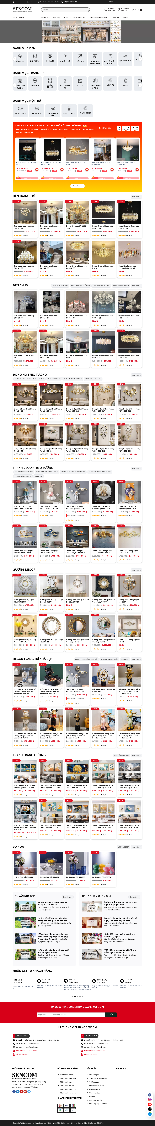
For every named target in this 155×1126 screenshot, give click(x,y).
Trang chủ (45, 18)
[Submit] (88, 9)
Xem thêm (135, 197)
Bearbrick (125, 659)
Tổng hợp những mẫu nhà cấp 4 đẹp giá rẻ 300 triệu (52, 903)
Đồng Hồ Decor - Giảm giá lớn (82, 129)
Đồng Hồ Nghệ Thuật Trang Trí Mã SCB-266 (129, 410)
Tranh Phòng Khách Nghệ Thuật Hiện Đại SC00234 (24, 786)
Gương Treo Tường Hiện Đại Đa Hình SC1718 (51, 601)
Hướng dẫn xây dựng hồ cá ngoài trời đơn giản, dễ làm (53, 951)
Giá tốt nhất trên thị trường (27, 129)
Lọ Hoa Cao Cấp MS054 (23, 877)
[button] (139, 9)
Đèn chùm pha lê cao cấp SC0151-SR (102, 357)
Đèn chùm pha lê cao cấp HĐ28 (102, 267)
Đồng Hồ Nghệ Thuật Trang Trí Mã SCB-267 (103, 410)
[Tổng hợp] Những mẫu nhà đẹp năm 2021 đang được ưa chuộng (53, 935)
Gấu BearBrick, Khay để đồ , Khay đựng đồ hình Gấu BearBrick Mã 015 (103, 736)
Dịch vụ (116, 18)
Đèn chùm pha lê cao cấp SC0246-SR (24, 227)
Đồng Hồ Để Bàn (53, 379)
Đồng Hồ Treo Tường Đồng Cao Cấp (29, 379)
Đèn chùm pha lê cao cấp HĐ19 (76, 357)
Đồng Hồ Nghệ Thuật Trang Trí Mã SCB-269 (51, 410)
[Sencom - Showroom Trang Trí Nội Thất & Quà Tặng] (25, 9)
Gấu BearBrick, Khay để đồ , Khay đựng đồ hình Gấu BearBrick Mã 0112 (25, 691)
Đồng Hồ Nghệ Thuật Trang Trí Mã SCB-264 (51, 450)
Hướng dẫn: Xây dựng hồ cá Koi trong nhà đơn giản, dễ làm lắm (52, 919)
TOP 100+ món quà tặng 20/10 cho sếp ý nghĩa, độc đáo (120, 951)
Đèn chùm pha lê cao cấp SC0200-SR (128, 227)
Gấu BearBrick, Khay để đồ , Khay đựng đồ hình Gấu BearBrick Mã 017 (129, 736)
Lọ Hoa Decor (123, 847)
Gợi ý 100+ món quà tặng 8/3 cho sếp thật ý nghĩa (119, 935)
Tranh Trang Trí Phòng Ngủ (100, 472)
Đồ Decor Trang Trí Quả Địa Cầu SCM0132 (103, 690)
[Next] (139, 157)
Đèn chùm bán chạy (60, 286)
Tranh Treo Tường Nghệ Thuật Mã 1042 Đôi (128, 552)
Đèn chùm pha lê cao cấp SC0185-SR (50, 267)
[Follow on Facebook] (14, 1090)
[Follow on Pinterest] (21, 1090)
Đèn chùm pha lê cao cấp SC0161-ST (24, 317)
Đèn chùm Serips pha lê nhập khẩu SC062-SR (128, 267)
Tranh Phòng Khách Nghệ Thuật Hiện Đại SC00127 (128, 826)
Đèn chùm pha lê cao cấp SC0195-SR (102, 227)
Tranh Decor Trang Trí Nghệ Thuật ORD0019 (101, 507)
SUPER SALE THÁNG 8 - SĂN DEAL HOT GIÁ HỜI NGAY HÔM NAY (49, 125)
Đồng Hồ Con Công (93, 379)
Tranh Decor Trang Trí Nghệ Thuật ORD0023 (75, 507)
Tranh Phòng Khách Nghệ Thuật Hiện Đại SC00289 (50, 786)
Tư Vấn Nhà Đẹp (79, 18)
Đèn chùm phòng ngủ (101, 286)
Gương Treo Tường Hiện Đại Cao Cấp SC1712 (103, 641)
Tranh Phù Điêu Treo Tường (47, 472)
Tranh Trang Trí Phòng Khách (73, 472)
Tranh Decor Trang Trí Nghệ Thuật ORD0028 (49, 507)
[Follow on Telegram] (29, 1090)
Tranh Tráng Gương (23, 476)
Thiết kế (67, 18)
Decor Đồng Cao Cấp (109, 659)
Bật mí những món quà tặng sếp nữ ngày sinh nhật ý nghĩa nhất (120, 919)
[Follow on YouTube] (25, 1090)
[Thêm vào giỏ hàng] (36, 170)
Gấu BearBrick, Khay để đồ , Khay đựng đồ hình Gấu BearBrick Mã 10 (77, 736)
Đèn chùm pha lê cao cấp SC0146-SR (50, 227)
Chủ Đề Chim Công (121, 755)
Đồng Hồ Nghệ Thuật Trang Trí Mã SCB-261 (129, 450)
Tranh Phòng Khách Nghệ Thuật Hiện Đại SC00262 (102, 786)
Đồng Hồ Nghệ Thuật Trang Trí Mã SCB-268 (77, 410)
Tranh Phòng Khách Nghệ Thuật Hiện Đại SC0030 (50, 826)
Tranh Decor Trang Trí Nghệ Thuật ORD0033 (23, 507)
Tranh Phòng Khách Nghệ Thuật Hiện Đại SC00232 (128, 786)
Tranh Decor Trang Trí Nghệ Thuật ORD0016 (127, 507)
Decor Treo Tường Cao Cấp (86, 659)
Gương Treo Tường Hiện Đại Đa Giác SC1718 (77, 601)
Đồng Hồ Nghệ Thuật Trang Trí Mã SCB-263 (77, 450)
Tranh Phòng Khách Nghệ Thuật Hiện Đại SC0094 (102, 826)
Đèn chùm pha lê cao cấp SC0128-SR (76, 267)
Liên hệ (125, 18)
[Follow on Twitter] (18, 1090)
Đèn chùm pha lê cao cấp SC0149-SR (24, 267)
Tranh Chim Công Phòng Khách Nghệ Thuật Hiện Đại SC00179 (25, 827)
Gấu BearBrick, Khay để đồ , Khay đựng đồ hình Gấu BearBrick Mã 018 (129, 691)
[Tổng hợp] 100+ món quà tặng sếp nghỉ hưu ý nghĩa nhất (120, 903)
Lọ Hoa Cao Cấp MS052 (75, 877)
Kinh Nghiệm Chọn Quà (99, 18)
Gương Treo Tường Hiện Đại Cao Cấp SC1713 (77, 641)
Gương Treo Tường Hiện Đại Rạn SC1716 (129, 601)
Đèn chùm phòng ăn (121, 286)
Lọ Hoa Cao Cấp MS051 (101, 877)
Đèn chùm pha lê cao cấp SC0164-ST (50, 317)
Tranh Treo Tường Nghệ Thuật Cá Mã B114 (49, 552)
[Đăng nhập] (133, 9)
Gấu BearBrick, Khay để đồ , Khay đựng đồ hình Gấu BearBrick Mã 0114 (51, 691)
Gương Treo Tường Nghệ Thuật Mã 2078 (24, 601)
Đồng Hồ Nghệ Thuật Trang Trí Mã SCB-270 (25, 410)
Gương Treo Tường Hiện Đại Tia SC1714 (51, 641)
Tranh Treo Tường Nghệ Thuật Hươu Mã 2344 (23, 552)
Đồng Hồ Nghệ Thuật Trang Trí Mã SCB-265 (25, 450)
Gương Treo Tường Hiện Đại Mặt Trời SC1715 (25, 641)
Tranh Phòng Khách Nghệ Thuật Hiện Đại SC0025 (76, 786)
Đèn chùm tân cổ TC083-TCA (76, 227)
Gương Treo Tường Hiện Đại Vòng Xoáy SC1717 (103, 601)
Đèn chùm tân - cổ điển (80, 286)
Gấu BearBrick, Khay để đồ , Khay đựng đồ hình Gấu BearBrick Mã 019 (25, 736)
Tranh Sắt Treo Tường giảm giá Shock (54, 129)
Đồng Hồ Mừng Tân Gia (73, 379)
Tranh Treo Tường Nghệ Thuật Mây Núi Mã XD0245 (77, 552)
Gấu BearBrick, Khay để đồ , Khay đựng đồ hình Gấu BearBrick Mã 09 (51, 736)
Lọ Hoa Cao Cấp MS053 (49, 877)
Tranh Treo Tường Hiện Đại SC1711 (129, 641)
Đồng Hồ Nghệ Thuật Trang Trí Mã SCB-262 (103, 450)
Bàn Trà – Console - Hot (25, 132)
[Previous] (15, 157)
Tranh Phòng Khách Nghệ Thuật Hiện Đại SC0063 (76, 826)
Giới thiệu (57, 18)
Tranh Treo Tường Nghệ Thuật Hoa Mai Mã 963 (102, 552)
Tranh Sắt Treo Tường (24, 472)
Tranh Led (38, 476)
